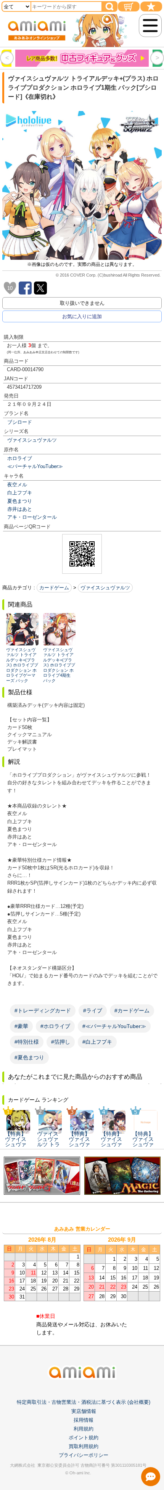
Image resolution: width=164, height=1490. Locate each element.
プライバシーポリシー (83, 1455)
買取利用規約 (83, 1446)
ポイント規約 (83, 1437)
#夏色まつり (29, 1057)
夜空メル (17, 485)
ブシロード (19, 422)
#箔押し (60, 1042)
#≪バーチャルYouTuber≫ (114, 1026)
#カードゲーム (132, 1010)
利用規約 (83, 1429)
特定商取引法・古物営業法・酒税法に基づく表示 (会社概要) (83, 1402)
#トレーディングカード (42, 1010)
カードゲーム (54, 588)
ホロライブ (19, 458)
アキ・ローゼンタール (32, 517)
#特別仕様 (26, 1042)
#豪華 (21, 1026)
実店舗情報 (83, 1411)
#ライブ (92, 1010)
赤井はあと (19, 509)
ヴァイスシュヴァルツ (32, 440)
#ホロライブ (55, 1026)
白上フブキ (19, 493)
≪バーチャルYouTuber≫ (35, 466)
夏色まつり (19, 501)
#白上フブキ (97, 1042)
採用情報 (83, 1420)
